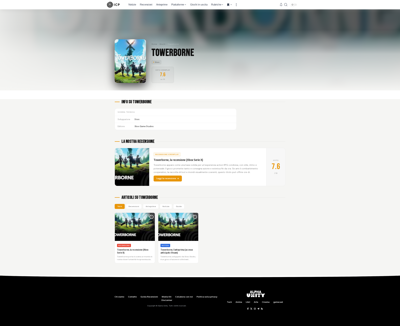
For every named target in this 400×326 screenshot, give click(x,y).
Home (154, 44)
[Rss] (262, 309)
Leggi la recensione (166, 178)
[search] (285, 4)
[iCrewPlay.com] (113, 4)
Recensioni (134, 206)
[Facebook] (247, 309)
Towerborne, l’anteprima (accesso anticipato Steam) (176, 251)
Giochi (162, 44)
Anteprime (151, 206)
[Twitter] (251, 309)
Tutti (119, 206)
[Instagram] (255, 309)
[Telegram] (258, 309)
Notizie (165, 206)
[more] (236, 4)
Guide (179, 206)
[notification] (281, 4)
